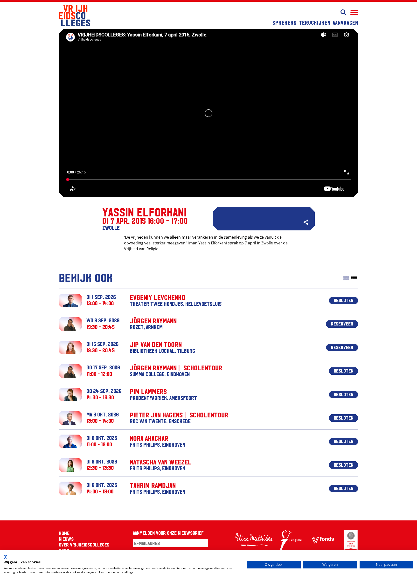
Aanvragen (345, 22)
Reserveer (342, 323)
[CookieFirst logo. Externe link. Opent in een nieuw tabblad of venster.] (5, 557)
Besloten (343, 300)
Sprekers (284, 22)
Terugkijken (314, 22)
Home (64, 533)
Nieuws (66, 538)
